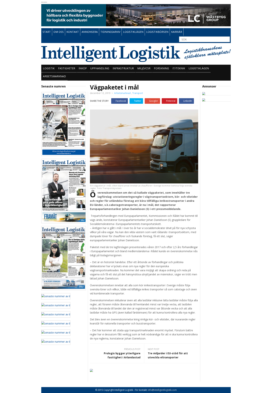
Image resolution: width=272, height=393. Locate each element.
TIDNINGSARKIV (110, 32)
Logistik (49, 68)
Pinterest (170, 100)
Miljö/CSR (143, 68)
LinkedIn (187, 100)
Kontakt (72, 32)
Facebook (121, 100)
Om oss (58, 32)
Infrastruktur (123, 68)
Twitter (137, 100)
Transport (137, 93)
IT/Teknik (178, 68)
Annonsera (90, 32)
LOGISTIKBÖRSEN (157, 32)
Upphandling (99, 68)
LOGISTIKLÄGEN (133, 32)
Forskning (161, 68)
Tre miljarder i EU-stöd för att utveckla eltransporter (168, 355)
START (47, 32)
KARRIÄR (176, 32)
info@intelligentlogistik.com (162, 390)
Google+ (153, 100)
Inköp (83, 68)
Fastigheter (66, 68)
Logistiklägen (199, 68)
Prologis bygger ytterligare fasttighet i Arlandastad (122, 355)
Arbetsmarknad (54, 76)
